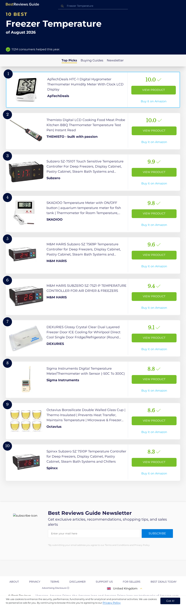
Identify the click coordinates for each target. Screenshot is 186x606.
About (14, 581)
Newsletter (115, 60)
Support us (104, 581)
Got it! (170, 601)
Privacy (34, 581)
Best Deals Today (164, 581)
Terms (54, 581)
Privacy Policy (112, 602)
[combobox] (93, 6)
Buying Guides (92, 60)
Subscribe (157, 533)
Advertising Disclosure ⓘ (55, 588)
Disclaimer (77, 581)
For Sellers (131, 581)
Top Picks (69, 60)
